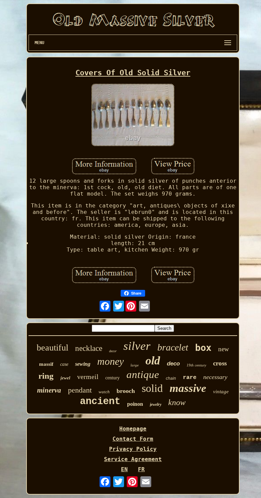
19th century (196, 365)
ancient (100, 401)
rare (189, 377)
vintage (221, 391)
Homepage (132, 428)
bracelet (172, 347)
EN (124, 469)
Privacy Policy (133, 449)
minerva (49, 390)
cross (220, 363)
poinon (135, 404)
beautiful (52, 348)
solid (152, 388)
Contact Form (132, 439)
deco (173, 363)
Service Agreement (133, 459)
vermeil (88, 376)
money (110, 361)
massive (188, 388)
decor (113, 351)
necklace (88, 348)
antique (142, 374)
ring (46, 375)
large (134, 365)
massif (46, 364)
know (177, 402)
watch (104, 391)
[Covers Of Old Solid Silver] (133, 115)
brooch (126, 390)
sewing (82, 364)
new (223, 349)
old (152, 360)
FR (141, 469)
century (112, 377)
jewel (65, 377)
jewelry (155, 404)
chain (171, 378)
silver (137, 346)
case (64, 364)
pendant (80, 390)
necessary (215, 377)
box (203, 347)
